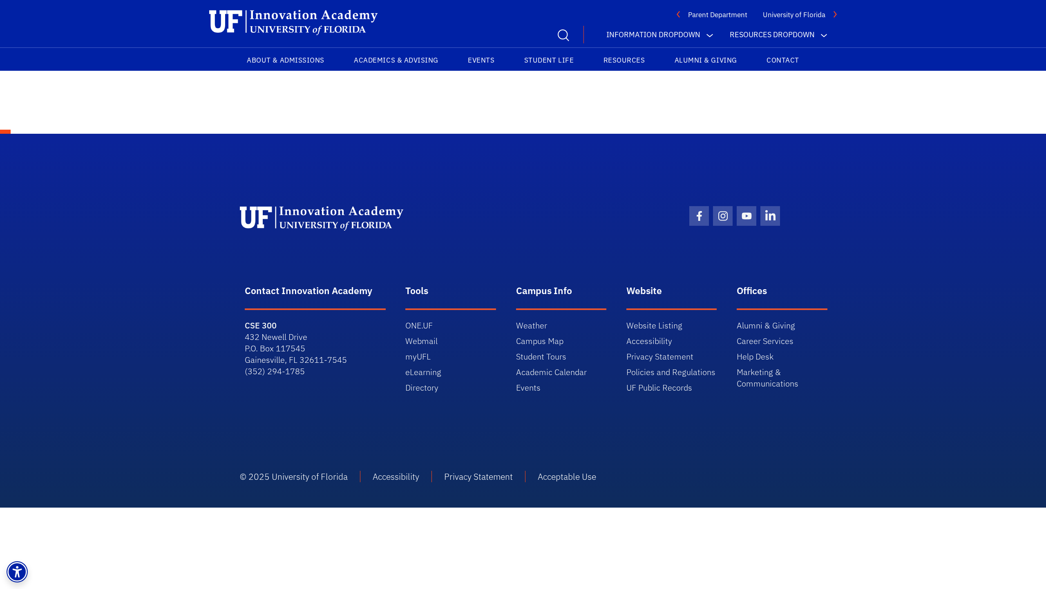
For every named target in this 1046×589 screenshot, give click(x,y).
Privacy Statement (659, 356)
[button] (17, 571)
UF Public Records (659, 387)
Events (481, 60)
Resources (624, 60)
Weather (531, 325)
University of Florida (794, 14)
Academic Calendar (551, 372)
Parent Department (717, 14)
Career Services (765, 340)
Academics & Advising (396, 60)
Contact (783, 60)
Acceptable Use (567, 476)
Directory (421, 387)
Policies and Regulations (670, 372)
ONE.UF (419, 325)
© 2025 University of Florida (294, 476)
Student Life (549, 60)
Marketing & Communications (767, 377)
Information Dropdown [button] (653, 34)
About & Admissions (285, 60)
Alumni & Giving (706, 60)
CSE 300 (261, 325)
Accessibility (649, 340)
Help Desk (755, 356)
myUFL (418, 356)
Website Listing (654, 325)
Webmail (421, 340)
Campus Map (539, 340)
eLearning (423, 372)
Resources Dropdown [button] (772, 34)
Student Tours (541, 356)
